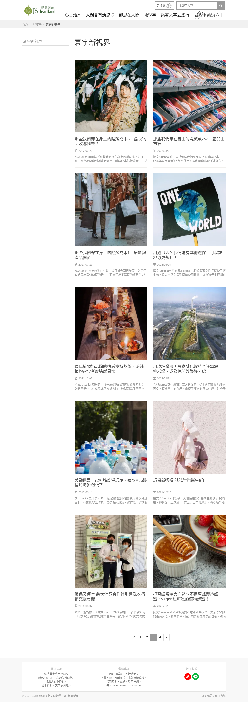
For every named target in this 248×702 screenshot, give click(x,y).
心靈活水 (73, 15)
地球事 (150, 15)
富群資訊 (220, 695)
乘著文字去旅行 (175, 15)
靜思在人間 (129, 15)
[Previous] (134, 637)
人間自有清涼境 (100, 15)
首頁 (25, 24)
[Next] (166, 637)
